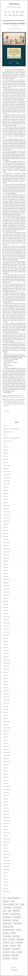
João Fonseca (18, 929)
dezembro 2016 (6, 727)
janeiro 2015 (6, 783)
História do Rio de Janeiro (8, 926)
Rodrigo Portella (20, 939)
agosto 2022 (5, 524)
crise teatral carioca (17, 907)
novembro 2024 (6, 474)
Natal (18, 402)
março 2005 (5, 888)
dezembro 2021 (6, 548)
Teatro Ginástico (6, 952)
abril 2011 (5, 879)
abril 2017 (5, 715)
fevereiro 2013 (6, 832)
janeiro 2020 (6, 619)
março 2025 (5, 462)
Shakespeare (5, 945)
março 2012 (5, 851)
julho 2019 (5, 638)
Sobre (9, 11)
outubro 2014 (6, 792)
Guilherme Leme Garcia (7, 923)
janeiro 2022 (6, 545)
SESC (12, 942)
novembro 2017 (6, 700)
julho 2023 (5, 490)
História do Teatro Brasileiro (8, 929)
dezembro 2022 (6, 511)
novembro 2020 (6, 588)
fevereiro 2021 (6, 579)
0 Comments (6, 411)
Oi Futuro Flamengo (7, 936)
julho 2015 (5, 767)
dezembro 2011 (6, 860)
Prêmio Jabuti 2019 (14, 403)
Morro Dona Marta (12, 402)
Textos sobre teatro (19, 397)
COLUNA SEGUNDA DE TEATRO (14, 23)
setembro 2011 (6, 869)
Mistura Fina (15, 15)
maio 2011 (5, 875)
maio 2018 (5, 681)
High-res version (14, 67)
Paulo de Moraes (16, 936)
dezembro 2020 (6, 585)
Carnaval (22, 11)
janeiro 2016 (6, 749)
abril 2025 (5, 459)
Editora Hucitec (22, 399)
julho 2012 (5, 845)
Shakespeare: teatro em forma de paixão (12, 438)
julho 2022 (5, 527)
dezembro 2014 (6, 786)
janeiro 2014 (6, 814)
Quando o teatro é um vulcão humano (11, 428)
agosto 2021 (5, 561)
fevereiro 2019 (6, 653)
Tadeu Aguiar (13, 945)
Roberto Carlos (12, 939)
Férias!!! (5, 434)
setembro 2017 (6, 703)
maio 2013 (5, 829)
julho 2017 (5, 709)
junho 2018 (5, 678)
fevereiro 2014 (6, 811)
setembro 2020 (6, 595)
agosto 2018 (5, 672)
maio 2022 (5, 533)
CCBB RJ (22, 904)
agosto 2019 (5, 635)
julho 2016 (5, 737)
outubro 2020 (6, 592)
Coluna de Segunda (11, 395)
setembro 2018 (6, 669)
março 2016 (5, 743)
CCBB (17, 904)
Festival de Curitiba (6, 920)
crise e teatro (15, 399)
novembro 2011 (6, 863)
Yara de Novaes (15, 958)
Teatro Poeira (19, 952)
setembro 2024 (6, 480)
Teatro (17, 11)
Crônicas (9, 15)
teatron (13, 952)
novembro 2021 (6, 551)
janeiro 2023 (6, 508)
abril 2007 (5, 885)
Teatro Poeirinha (6, 955)
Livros (10, 397)
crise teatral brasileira (7, 907)
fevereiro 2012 (6, 854)
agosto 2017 (5, 706)
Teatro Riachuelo (6, 958)
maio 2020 (5, 607)
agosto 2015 (5, 764)
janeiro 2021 (6, 582)
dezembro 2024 (6, 471)
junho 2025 (5, 453)
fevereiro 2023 (6, 505)
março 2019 (5, 650)
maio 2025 (5, 456)
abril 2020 (5, 610)
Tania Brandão (14, 25)
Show (5, 15)
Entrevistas (21, 15)
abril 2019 (5, 647)
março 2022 (5, 539)
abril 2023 (5, 499)
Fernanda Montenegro (7, 917)
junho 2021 (5, 567)
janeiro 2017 (6, 724)
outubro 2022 (6, 517)
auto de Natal (10, 399)
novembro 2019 (6, 625)
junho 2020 (5, 604)
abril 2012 (5, 848)
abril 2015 (5, 777)
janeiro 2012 (6, 857)
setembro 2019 (6, 632)
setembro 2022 (6, 521)
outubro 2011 (6, 866)
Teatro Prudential (15, 955)
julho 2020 (5, 601)
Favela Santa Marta (7, 400)
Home (5, 11)
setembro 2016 (6, 730)
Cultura (21, 395)
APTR (4, 898)
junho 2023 (5, 493)
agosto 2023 (5, 487)
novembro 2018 (6, 663)
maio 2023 (5, 496)
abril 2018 (5, 684)
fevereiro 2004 (6, 891)
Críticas (13, 11)
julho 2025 (5, 450)
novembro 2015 (6, 755)
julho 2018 (5, 675)
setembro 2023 (6, 484)
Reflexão (4, 939)
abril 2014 (5, 804)
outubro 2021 (6, 554)
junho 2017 (5, 712)
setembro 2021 (6, 558)
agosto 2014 (5, 795)
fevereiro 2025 (6, 465)
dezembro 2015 (6, 752)
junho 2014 (5, 798)
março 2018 (5, 687)
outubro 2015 (6, 758)
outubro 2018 (6, 666)
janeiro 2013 (6, 835)
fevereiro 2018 (6, 690)
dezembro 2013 (6, 817)
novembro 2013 (6, 820)
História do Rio (5, 397)
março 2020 (5, 613)
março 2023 (5, 502)
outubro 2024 (6, 477)
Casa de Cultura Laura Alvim (8, 904)
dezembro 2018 (6, 659)
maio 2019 (5, 644)
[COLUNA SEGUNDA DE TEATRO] (14, 26)
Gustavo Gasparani (17, 923)
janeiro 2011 (6, 882)
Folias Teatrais (14, 4)
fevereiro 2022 (6, 542)
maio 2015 (5, 774)
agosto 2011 (5, 872)
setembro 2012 (6, 842)
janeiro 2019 (6, 656)
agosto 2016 (5, 733)
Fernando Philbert (17, 917)
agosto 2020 (5, 598)
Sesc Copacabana (19, 942)
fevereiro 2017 (6, 721)
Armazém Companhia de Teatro (13, 898)
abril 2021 (5, 573)
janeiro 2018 (6, 693)
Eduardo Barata (16, 910)
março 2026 (5, 446)
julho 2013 (5, 826)
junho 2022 (5, 530)
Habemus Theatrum (7, 441)
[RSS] (14, 972)
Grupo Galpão (15, 920)
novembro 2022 (6, 514)
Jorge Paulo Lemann (16, 400)
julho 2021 (5, 564)
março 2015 (5, 780)
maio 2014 (5, 801)
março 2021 (5, 576)
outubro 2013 (6, 823)
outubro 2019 (6, 629)
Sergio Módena (6, 942)
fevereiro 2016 (6, 746)
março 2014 (5, 808)
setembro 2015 (6, 761)
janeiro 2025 (6, 468)
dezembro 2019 (6, 622)
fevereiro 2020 (6, 616)
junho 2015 (5, 770)
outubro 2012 (6, 838)
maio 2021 (5, 570)
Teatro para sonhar (7, 431)
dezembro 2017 (6, 696)
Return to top (14, 967)
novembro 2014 (6, 789)
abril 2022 (5, 536)
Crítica (4, 910)
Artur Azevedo (6, 901)
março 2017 (5, 718)
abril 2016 (5, 740)
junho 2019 (5, 641)
